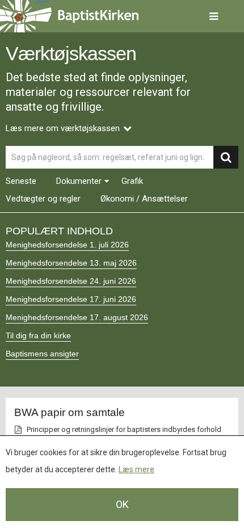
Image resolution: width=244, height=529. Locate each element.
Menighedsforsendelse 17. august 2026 (77, 317)
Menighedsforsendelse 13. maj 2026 (71, 262)
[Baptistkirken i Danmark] (69, 16)
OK (122, 504)
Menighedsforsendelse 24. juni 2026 (71, 281)
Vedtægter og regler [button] (43, 199)
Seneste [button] (21, 181)
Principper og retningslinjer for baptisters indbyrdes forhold (124, 429)
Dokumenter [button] (79, 181)
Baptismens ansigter (42, 353)
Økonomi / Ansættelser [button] (144, 199)
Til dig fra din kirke (38, 335)
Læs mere (136, 469)
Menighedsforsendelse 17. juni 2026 (71, 299)
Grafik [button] (132, 181)
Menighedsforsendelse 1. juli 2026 (67, 244)
